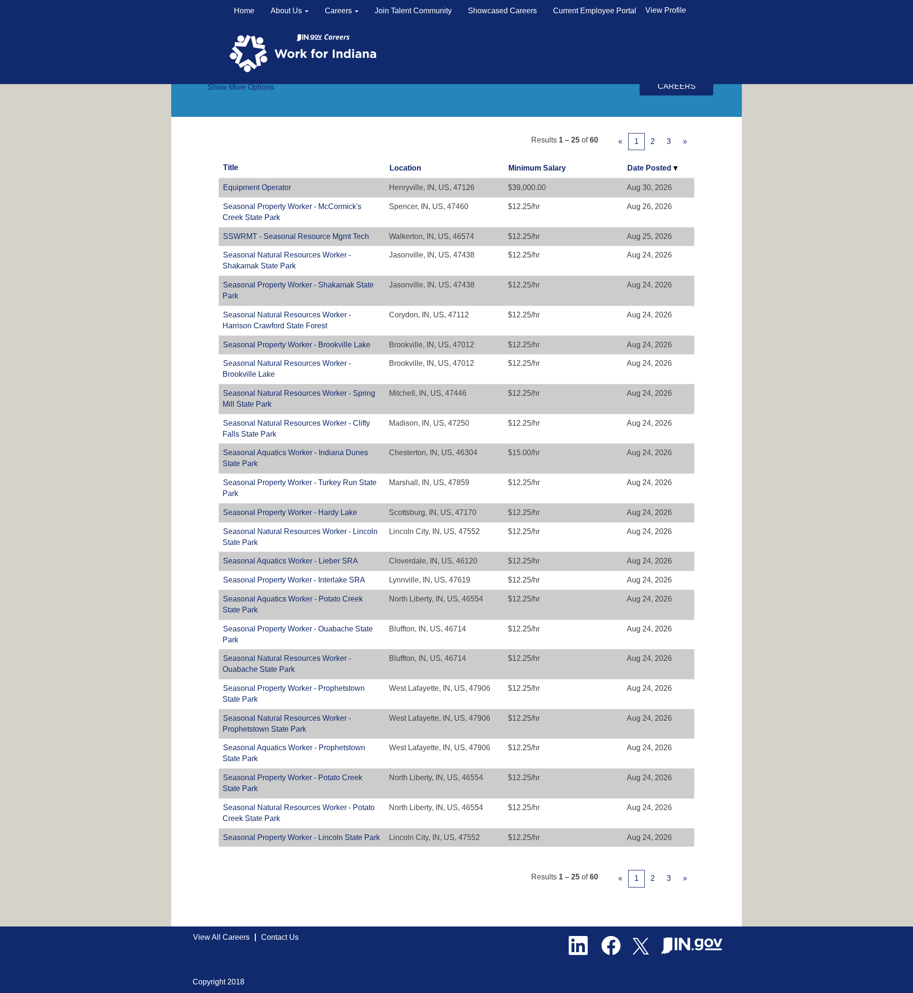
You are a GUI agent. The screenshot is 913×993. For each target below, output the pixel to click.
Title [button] (230, 167)
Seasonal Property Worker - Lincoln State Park (301, 837)
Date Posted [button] (650, 168)
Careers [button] (339, 11)
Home (244, 11)
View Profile (665, 10)
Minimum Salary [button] (537, 168)
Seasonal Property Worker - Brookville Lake (296, 345)
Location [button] (405, 168)
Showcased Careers (502, 11)
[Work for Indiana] (306, 52)
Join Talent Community (413, 11)
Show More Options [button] (240, 87)
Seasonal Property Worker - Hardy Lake (290, 512)
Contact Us (280, 937)
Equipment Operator (257, 187)
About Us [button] (287, 11)
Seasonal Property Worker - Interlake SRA (294, 580)
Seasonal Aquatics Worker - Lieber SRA (290, 561)
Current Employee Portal (594, 11)
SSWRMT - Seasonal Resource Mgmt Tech (296, 236)
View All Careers (221, 937)
